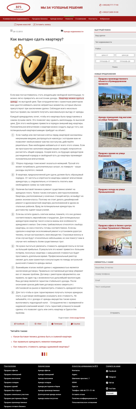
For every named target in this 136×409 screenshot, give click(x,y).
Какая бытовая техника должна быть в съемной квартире (42, 336)
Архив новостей (24, 24)
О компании (80, 19)
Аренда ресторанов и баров (49, 386)
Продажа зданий (11, 386)
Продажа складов (11, 382)
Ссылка (76, 324)
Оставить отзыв (78, 394)
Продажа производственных (15, 402)
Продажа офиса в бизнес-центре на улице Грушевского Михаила (115, 226)
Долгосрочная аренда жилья (49, 394)
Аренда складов (44, 382)
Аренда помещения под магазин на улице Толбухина (114, 118)
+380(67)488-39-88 (110, 12)
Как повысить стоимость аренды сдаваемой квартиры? (41, 346)
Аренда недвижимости (73, 31)
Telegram (112, 377)
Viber (39, 324)
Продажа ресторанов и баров (15, 398)
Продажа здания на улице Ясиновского (111, 154)
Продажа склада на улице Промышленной (111, 190)
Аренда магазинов (45, 378)
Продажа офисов (11, 370)
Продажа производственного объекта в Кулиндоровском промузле (113, 80)
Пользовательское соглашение (84, 402)
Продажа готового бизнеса (15, 406)
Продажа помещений (12, 374)
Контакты (93, 19)
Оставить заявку (43, 24)
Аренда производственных (49, 390)
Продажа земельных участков (16, 394)
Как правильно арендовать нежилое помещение (37, 341)
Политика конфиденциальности (84, 398)
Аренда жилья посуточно (48, 398)
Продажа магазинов (12, 378)
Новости (69, 19)
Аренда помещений (46, 374)
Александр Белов (77, 318)
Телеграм (58, 324)
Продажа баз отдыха (12, 390)
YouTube (112, 389)
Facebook (20, 324)
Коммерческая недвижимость (16, 19)
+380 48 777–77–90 (87, 390)
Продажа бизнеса (40, 19)
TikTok (111, 383)
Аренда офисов (44, 370)
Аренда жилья (56, 19)
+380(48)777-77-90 (110, 5)
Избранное (105, 19)
